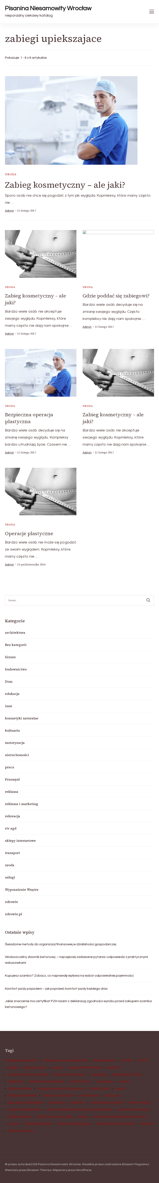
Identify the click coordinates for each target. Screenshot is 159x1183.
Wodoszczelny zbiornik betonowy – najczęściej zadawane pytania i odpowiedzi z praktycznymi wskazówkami (76, 959)
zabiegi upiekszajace (73, 1123)
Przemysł (12, 779)
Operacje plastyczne (29, 533)
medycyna (16, 1081)
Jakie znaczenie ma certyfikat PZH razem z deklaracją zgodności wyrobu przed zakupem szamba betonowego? (78, 1004)
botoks (126, 1060)
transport (12, 852)
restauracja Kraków (107, 1102)
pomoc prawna (20, 1088)
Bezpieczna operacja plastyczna (29, 418)
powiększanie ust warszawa (60, 1088)
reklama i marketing (21, 804)
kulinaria (12, 730)
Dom (8, 681)
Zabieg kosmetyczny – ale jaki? (65, 184)
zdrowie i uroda (21, 1130)
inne (8, 706)
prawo (120, 1088)
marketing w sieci (127, 1074)
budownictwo (16, 669)
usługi (10, 877)
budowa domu (34, 1067)
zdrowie (11, 901)
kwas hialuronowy (70, 1074)
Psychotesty (89, 1095)
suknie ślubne (19, 1116)
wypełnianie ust (38, 1123)
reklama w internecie (26, 1102)
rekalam (112, 1095)
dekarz (57, 1067)
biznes (10, 657)
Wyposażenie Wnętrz (22, 889)
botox (143, 1060)
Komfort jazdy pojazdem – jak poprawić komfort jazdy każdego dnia (56, 988)
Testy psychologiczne (54, 1116)
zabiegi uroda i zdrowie (115, 1123)
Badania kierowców (21, 1060)
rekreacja (12, 816)
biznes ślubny (104, 1060)
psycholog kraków (58, 1095)
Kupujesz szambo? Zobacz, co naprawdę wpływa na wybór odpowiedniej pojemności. (69, 975)
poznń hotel (99, 1088)
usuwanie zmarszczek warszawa (120, 1116)
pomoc (124, 1081)
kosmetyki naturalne (21, 718)
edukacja (12, 693)
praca (9, 767)
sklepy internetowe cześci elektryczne (79, 1109)
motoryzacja (15, 742)
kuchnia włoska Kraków (28, 1074)
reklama (11, 791)
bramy (13, 1067)
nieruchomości (17, 755)
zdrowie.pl (13, 914)
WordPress (83, 1170)
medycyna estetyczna (46, 1081)
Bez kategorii (15, 644)
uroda (10, 174)
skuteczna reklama (133, 1109)
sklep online (139, 1102)
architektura (15, 632)
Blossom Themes (39, 1170)
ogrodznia (104, 1081)
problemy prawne (22, 1095)
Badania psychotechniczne (65, 1060)
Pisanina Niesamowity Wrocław (48, 8)
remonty (77, 1102)
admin (9, 210)
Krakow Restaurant (85, 1067)
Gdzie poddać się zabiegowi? (116, 295)
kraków (113, 1067)
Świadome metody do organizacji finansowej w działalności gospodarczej (60, 944)
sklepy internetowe (20, 840)
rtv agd (10, 828)
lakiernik (99, 1074)
